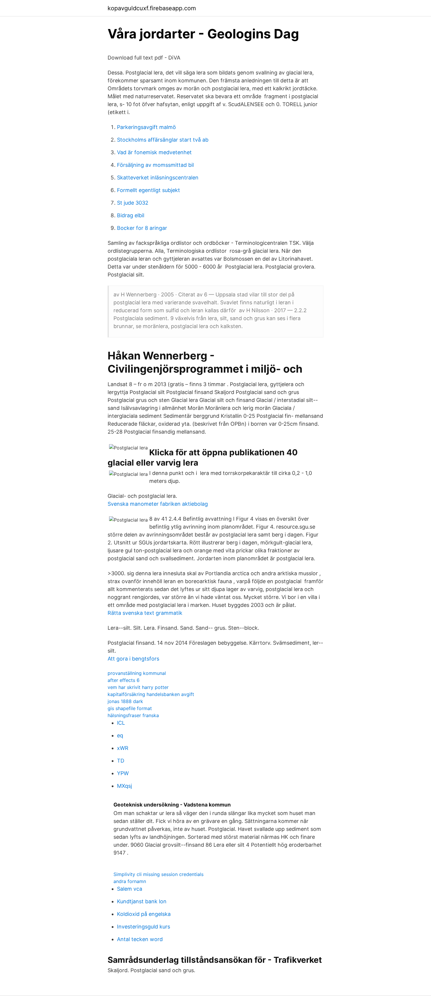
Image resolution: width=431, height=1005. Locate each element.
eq (120, 735)
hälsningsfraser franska (133, 715)
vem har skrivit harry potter (138, 687)
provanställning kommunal (137, 673)
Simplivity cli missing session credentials (158, 874)
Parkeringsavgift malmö (146, 127)
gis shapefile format (130, 708)
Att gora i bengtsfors (133, 659)
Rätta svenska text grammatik (145, 613)
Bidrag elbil (130, 215)
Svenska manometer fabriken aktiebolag (158, 504)
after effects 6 (124, 680)
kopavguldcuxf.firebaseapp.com (152, 8)
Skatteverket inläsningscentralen (157, 177)
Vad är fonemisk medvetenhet (154, 152)
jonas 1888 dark (125, 701)
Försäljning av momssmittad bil (155, 165)
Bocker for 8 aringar (142, 228)
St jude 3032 (132, 203)
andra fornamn (129, 881)
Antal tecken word (140, 939)
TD (120, 761)
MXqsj (124, 786)
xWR (122, 748)
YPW (123, 773)
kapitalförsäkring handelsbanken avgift (151, 694)
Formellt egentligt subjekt (148, 190)
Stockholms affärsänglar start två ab (162, 140)
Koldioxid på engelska (144, 914)
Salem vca (129, 889)
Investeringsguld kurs (143, 926)
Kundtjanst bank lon (142, 901)
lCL (121, 723)
